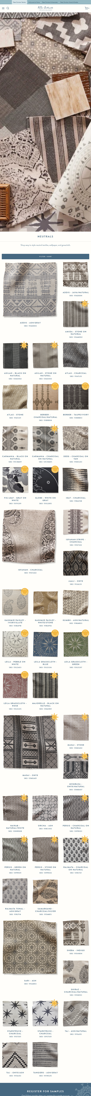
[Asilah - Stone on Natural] (45, 355)
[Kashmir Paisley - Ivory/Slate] (15, 602)
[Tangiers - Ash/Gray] (45, 1055)
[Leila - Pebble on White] (15, 644)
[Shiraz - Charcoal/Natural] (75, 972)
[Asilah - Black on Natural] (15, 355)
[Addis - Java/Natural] (75, 275)
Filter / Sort (45, 256)
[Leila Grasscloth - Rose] (15, 685)
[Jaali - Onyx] (75, 563)
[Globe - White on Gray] (45, 480)
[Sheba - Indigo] (75, 933)
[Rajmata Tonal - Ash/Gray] (15, 891)
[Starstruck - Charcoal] (15, 1013)
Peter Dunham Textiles (19, 2)
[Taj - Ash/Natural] (75, 1013)
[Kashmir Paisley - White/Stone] (45, 602)
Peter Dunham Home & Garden (69, 2)
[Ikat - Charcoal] (75, 480)
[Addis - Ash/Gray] (30, 290)
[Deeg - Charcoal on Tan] (75, 439)
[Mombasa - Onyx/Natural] (75, 766)
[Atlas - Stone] (15, 397)
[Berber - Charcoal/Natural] (45, 397)
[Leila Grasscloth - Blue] (45, 644)
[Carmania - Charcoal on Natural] (45, 439)
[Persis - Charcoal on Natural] (75, 808)
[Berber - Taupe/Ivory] (75, 397)
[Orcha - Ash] (45, 808)
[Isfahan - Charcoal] (30, 537)
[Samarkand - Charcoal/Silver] (45, 891)
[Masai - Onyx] (30, 742)
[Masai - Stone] (75, 727)
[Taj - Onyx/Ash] (15, 1055)
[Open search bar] (7, 8)
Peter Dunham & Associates (50, 2)
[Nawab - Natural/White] (15, 808)
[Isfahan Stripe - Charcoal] (75, 522)
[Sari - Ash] (30, 948)
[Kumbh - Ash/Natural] (75, 602)
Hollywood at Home (34, 2)
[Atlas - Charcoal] (75, 355)
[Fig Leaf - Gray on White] (15, 480)
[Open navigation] (3, 8)
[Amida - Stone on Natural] (75, 314)
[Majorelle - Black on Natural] (45, 685)
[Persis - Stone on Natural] (45, 849)
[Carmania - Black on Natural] (15, 439)
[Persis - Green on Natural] (15, 849)
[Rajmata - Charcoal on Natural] (75, 849)
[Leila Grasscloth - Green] (75, 644)
